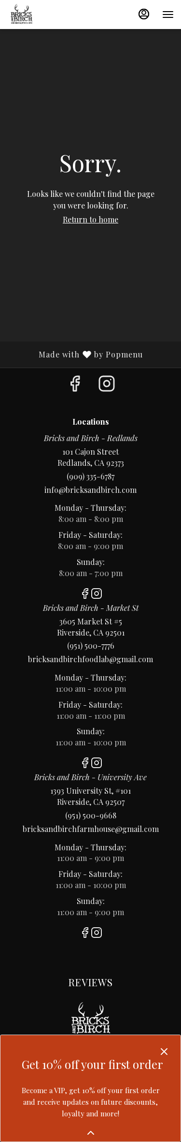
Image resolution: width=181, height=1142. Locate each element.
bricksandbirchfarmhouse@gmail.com (91, 829)
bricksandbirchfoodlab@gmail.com (90, 659)
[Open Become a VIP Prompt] (91, 1133)
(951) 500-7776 (90, 645)
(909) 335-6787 (90, 476)
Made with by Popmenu (75, 354)
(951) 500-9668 (90, 815)
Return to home (90, 219)
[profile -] (144, 14)
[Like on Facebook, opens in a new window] (75, 385)
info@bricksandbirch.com (90, 490)
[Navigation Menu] (168, 14)
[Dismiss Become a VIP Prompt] (164, 1051)
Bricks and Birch (90, 1021)
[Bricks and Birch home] (50, 14)
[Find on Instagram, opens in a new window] (106, 385)
